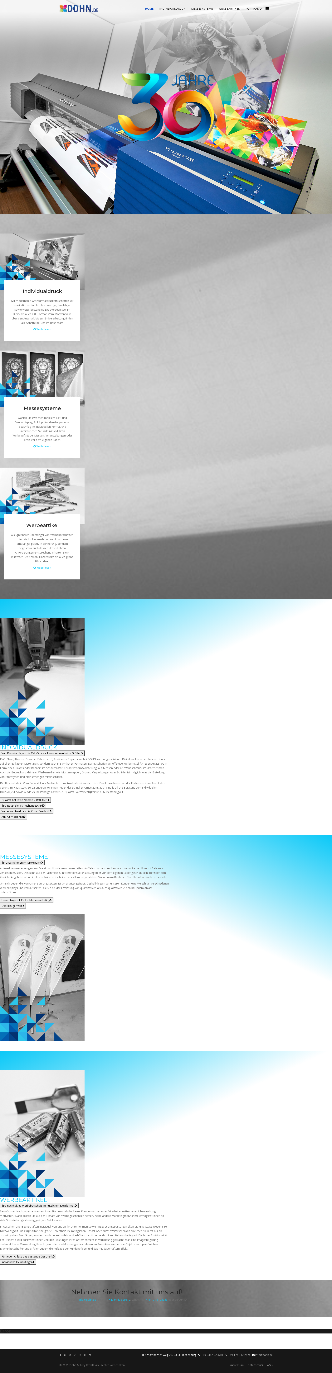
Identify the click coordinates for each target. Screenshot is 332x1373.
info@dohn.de (87, 1299)
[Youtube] (70, 1355)
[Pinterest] (65, 1355)
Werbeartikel (229, 8)
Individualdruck (172, 8)
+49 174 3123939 (157, 1299)
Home (149, 8)
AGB (270, 1365)
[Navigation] (267, 6)
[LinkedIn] (75, 1355)
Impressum (237, 1365)
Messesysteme (202, 8)
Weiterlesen (44, 329)
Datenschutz (255, 1365)
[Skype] (85, 1355)
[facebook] (60, 1355)
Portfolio (254, 8)
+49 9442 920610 (119, 1299)
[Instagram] (80, 1355)
